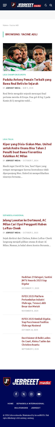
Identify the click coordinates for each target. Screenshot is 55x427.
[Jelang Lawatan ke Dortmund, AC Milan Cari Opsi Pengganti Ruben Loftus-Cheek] (27, 198)
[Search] (50, 5)
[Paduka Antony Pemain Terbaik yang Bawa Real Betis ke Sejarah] (27, 57)
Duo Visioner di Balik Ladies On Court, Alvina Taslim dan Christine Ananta (36, 341)
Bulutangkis (21, 408)
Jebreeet (35, 408)
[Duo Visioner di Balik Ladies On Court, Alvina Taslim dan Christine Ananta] (11, 341)
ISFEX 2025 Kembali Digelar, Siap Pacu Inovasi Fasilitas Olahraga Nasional (36, 322)
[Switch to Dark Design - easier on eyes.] (46, 5)
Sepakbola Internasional (30, 404)
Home (5, 25)
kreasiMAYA (40, 415)
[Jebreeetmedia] (26, 5)
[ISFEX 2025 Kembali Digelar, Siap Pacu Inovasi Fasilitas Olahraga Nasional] (11, 322)
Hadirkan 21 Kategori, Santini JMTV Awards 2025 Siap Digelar (37, 280)
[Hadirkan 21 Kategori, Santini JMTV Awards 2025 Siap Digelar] (11, 280)
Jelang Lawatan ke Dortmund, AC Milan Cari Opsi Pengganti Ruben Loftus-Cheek (24, 224)
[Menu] (5, 5)
